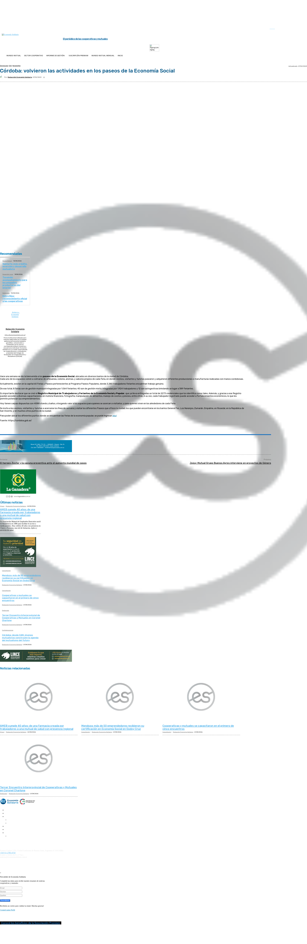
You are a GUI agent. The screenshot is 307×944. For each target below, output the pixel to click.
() (104, 861)
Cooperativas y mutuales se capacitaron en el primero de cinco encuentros (20, 598)
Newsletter (16, 65)
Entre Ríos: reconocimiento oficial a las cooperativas (15, 299)
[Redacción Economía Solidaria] (2, 77)
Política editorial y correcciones (10, 842)
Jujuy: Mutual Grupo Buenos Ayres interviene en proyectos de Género (230, 463)
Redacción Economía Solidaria (20, 77)
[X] (297, 28)
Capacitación (6, 570)
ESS (10, 65)
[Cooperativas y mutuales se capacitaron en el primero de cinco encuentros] (201, 697)
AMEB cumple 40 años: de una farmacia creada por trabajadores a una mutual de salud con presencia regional (20, 514)
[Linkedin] (292, 28)
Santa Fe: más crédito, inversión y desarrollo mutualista (15, 266)
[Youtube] (302, 28)
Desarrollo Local (8, 274)
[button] (275, 28)
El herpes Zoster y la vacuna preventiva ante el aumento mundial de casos (43, 463)
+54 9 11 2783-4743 (7, 853)
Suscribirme (5, 900)
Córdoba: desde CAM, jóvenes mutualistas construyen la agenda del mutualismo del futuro (20, 638)
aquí (114, 415)
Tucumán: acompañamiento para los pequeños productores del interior (15, 282)
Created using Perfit (7, 910)
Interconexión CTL (140, 861)
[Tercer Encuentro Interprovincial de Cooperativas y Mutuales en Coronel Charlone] (39, 758)
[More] (60, 428)
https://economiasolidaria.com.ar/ (15, 335)
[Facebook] (282, 28)
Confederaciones (7, 630)
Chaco (2, 506)
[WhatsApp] (42, 429)
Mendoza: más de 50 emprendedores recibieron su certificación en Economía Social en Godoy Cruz (21, 578)
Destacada (4, 65)
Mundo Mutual (7, 261)
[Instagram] (287, 28)
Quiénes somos (5, 840)
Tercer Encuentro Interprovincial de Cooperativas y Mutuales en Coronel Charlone (21, 618)
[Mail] (15, 359)
